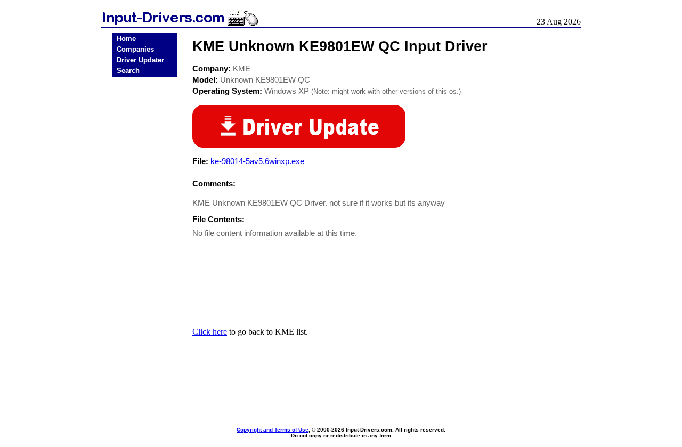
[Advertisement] (144, 246)
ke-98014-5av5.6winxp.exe (257, 161)
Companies (135, 49)
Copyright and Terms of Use (272, 430)
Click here (209, 331)
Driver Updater (140, 60)
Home (126, 39)
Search (128, 71)
